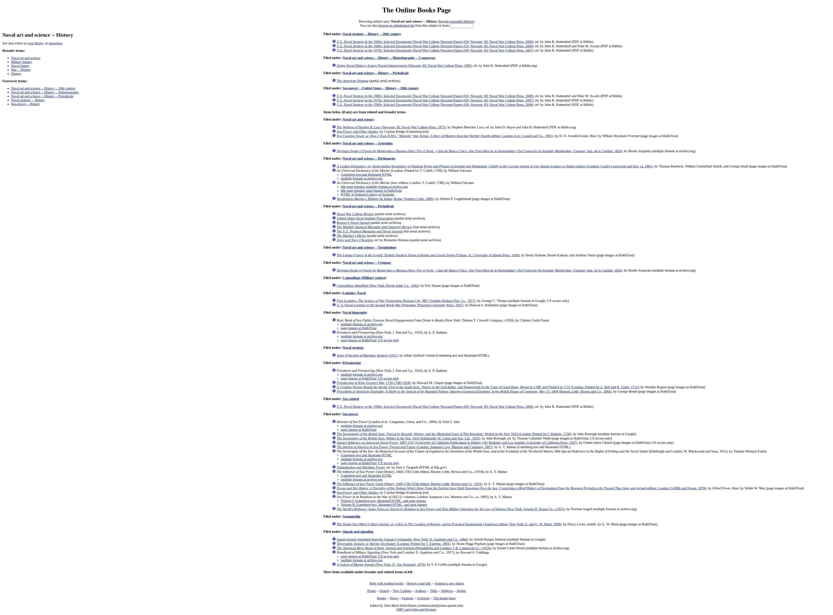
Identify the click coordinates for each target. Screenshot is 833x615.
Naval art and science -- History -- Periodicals (42, 96)
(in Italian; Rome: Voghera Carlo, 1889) (385, 199)
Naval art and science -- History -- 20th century (43, 88)
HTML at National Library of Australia (367, 194)
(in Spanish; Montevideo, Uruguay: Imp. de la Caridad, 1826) (479, 151)
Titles (433, 591)
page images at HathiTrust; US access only (370, 340)
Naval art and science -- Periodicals (368, 206)
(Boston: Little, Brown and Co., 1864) (474, 391)
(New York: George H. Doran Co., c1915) (451, 509)
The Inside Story (444, 598)
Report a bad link (419, 583)
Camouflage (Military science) (364, 278)
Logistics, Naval (354, 293)
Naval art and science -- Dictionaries (369, 158)
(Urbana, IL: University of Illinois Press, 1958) (428, 255)
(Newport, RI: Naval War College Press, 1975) (391, 127)
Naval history (20, 66)
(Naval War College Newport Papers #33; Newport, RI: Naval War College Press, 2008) (435, 46)
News (394, 598)
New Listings (402, 591)
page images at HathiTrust (358, 328)
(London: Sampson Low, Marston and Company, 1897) (415, 447)
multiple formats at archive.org (361, 178)
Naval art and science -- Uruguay (367, 262)
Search (384, 591)
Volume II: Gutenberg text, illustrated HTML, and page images (384, 505)
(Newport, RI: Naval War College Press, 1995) (404, 65)
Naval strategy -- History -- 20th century (372, 34)
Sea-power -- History (25, 104)
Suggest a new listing (449, 583)
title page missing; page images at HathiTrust (371, 190)
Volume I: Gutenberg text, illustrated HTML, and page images (383, 501)
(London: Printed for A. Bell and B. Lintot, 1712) (488, 387)
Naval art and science (25, 58)
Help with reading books (386, 583)
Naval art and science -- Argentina (368, 143)
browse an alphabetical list (396, 25)
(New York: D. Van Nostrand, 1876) (381, 564)
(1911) (367, 355)
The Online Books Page (416, 10)
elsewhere (55, 43)
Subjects (447, 591)
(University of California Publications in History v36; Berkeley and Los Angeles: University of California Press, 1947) (457, 442)
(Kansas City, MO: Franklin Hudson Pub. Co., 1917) (406, 301)
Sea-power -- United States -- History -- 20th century (381, 88)
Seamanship (351, 516)
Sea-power (350, 414)
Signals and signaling (358, 531)
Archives (423, 598)
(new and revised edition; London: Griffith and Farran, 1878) (521, 488)
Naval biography (355, 312)
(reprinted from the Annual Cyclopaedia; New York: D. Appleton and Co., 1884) (402, 539)
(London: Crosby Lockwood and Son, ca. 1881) (495, 166)
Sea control (351, 399)
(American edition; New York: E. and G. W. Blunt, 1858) (449, 524)
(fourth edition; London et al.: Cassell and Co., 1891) (445, 136)
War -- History (21, 70)
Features (407, 598)
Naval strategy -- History (28, 100)
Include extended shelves (456, 21)
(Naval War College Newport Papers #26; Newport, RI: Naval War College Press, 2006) (435, 42)
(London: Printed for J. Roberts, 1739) (454, 434)
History (16, 73)
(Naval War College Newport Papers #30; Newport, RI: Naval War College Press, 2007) (435, 50)
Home (371, 591)
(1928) (374, 383)
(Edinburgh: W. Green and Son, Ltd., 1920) (408, 438)
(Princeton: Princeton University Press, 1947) (400, 305)
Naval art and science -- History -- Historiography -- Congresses (389, 58)
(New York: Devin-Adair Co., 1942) (378, 285)
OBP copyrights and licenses (416, 609)
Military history (21, 62)
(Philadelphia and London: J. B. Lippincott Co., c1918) (414, 548)
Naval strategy (353, 347)
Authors (420, 591)
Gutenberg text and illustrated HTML (366, 174)
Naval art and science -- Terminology (370, 247)
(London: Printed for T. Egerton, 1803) (393, 544)
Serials (461, 591)
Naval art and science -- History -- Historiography (45, 92)
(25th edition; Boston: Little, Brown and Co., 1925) (409, 484)
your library (35, 43)
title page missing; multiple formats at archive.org (374, 187)
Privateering (352, 363)
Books (381, 598)
